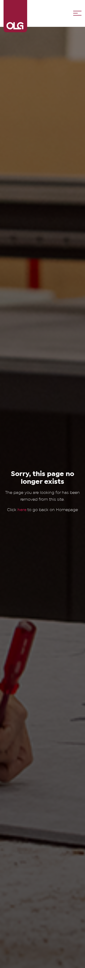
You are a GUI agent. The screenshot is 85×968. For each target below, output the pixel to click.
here (22, 509)
